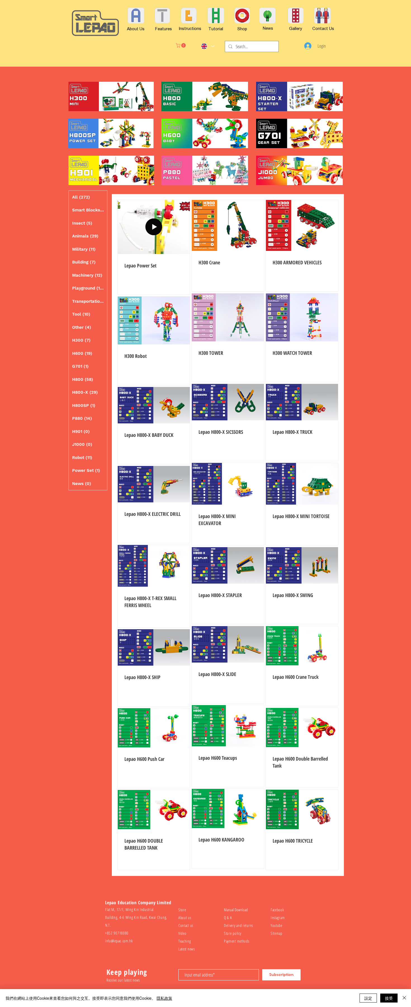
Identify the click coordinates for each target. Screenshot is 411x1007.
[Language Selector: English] (207, 46)
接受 (389, 998)
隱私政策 (164, 998)
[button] (181, 45)
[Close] (404, 998)
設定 (368, 998)
